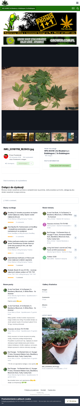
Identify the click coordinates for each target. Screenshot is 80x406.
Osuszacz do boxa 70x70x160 (57, 224)
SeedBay (15, 233)
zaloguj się (67, 190)
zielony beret (51, 225)
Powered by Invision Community (40, 394)
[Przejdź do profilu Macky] (5, 213)
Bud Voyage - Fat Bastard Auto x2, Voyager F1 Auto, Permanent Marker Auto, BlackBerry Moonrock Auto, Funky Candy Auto (23, 354)
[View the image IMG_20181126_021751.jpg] (20, 137)
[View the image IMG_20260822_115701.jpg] (59, 341)
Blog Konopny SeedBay (27, 233)
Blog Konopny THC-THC (28, 274)
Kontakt (43, 390)
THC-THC (15, 274)
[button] (4, 137)
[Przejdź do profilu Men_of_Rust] (44, 213)
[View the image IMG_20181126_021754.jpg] (9, 137)
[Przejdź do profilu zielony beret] (44, 224)
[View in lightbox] (40, 88)
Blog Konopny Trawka (25, 219)
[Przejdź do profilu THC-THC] (5, 271)
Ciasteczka (51, 390)
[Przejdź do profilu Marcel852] (44, 257)
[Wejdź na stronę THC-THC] (39, 23)
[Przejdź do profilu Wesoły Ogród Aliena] (44, 248)
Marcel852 (50, 258)
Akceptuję (72, 401)
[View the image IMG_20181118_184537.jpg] (31, 137)
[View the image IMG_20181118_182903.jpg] (59, 137)
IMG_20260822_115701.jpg (50, 366)
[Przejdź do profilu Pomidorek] (6, 156)
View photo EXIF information (60, 165)
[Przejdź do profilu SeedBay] (5, 228)
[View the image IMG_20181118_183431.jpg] (42, 137)
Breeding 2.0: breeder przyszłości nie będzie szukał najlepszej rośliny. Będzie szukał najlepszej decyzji (23, 215)
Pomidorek (17, 155)
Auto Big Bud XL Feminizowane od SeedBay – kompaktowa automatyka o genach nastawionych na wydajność (22, 229)
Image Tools (70, 126)
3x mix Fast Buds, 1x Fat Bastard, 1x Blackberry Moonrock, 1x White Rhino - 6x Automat (59, 215)
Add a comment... (11, 200)
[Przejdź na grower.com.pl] (39, 40)
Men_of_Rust (51, 219)
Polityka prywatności (32, 390)
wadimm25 (49, 368)
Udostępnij (10, 163)
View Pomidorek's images (17, 159)
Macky (14, 219)
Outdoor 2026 (51, 257)
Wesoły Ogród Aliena (54, 252)
